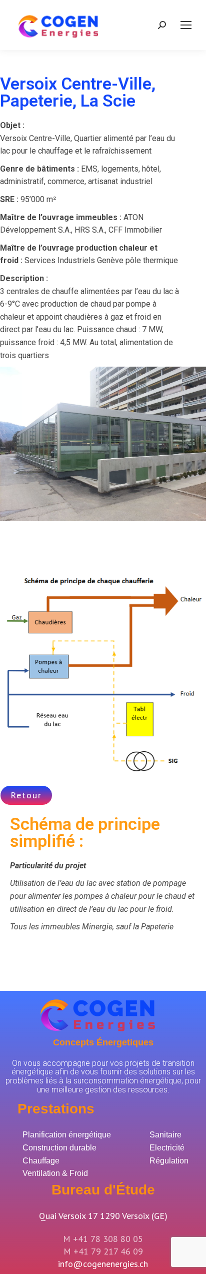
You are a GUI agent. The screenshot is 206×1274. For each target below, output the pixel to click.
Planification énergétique (66, 1134)
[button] (26, 795)
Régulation (169, 1160)
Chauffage (41, 1160)
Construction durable (59, 1147)
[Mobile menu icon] (186, 25)
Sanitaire (166, 1134)
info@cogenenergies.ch (103, 1263)
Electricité (167, 1147)
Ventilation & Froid (55, 1173)
